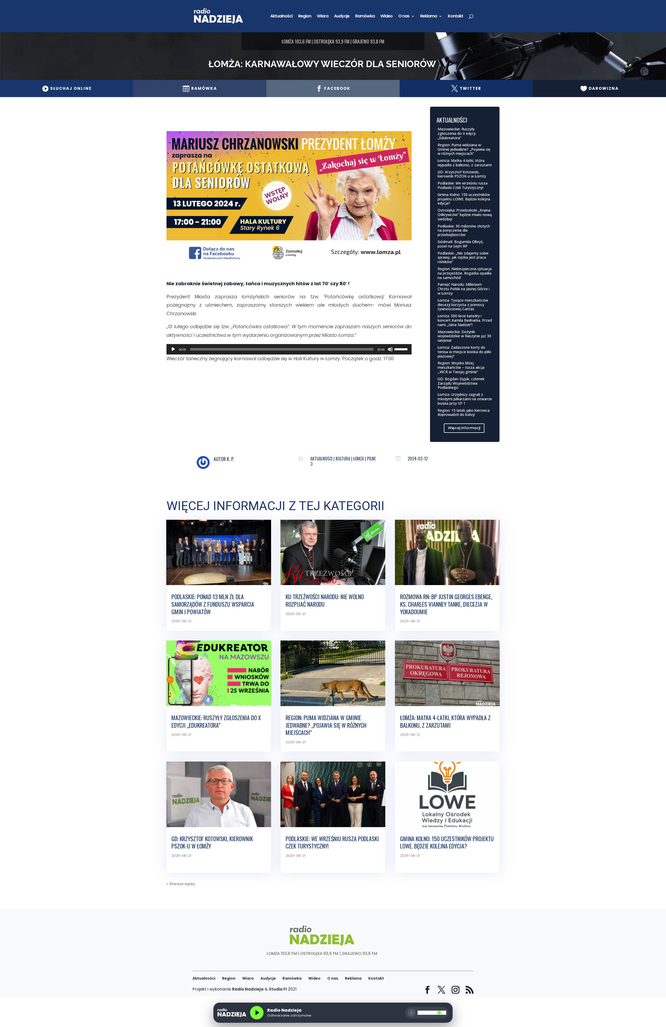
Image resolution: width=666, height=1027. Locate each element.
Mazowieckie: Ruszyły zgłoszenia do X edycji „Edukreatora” (457, 133)
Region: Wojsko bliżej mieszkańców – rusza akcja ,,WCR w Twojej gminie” (461, 367)
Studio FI (278, 989)
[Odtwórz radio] (257, 1012)
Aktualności (281, 16)
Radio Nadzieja (248, 989)
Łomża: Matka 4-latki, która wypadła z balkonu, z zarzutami (465, 162)
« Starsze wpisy (180, 883)
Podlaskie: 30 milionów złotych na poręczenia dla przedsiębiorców (464, 230)
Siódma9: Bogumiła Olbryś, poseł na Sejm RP (461, 244)
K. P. (230, 458)
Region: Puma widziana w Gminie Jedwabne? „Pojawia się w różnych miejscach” (464, 149)
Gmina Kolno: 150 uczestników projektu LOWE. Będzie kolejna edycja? (464, 199)
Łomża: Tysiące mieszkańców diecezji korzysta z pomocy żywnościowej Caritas (463, 305)
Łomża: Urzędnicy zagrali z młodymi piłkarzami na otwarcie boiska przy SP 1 (465, 399)
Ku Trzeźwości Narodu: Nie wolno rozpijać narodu (325, 600)
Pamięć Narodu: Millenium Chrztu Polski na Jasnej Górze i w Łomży (464, 289)
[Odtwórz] (173, 349)
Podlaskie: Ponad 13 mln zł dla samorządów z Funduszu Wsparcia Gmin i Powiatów (212, 604)
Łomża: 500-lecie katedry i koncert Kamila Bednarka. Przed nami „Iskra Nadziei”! (465, 320)
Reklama (428, 16)
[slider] (401, 348)
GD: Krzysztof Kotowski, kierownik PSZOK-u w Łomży (462, 174)
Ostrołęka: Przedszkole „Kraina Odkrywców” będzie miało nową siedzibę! (465, 214)
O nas (403, 16)
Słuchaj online (67, 88)
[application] (289, 349)
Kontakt (455, 16)
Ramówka (365, 16)
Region (304, 16)
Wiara (322, 16)
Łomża (358, 458)
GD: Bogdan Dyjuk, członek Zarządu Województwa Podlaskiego (461, 383)
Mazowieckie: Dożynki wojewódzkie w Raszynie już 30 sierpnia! (464, 336)
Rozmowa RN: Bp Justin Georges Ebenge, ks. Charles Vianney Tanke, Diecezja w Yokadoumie (446, 604)
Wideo (386, 16)
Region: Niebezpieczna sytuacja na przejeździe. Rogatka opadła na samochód (465, 273)
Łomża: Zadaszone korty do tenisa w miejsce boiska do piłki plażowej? (464, 352)
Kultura (343, 458)
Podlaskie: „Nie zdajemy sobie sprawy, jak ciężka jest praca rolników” (463, 257)
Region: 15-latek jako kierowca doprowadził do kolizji (464, 412)
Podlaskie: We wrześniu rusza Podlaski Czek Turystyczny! (463, 185)
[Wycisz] (390, 349)
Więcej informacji (464, 427)
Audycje (341, 16)
